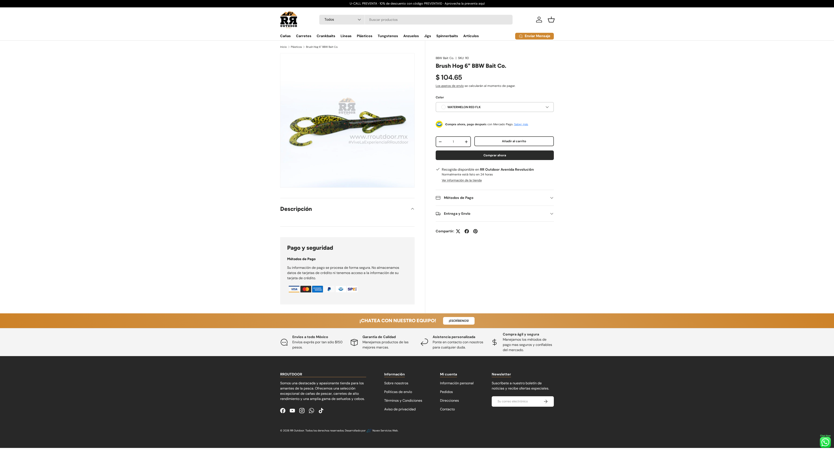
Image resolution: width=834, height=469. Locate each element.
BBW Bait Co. (445, 58)
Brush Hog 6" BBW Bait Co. (322, 47)
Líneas (346, 36)
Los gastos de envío (450, 86)
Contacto (447, 409)
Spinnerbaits (447, 36)
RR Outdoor (297, 430)
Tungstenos (388, 36)
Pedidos (446, 392)
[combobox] (416, 20)
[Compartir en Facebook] (466, 231)
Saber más (521, 124)
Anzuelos (411, 36)
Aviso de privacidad (400, 409)
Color (440, 97)
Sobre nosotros (396, 383)
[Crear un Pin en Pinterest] (475, 231)
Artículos (471, 36)
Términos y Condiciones (403, 400)
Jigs (427, 36)
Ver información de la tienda (462, 180)
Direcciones (449, 400)
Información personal (457, 383)
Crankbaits (326, 36)
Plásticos (364, 36)
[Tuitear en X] (458, 231)
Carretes (303, 36)
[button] (551, 19)
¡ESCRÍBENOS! (459, 321)
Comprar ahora (494, 155)
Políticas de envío (398, 392)
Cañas (285, 36)
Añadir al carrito (514, 141)
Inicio (283, 47)
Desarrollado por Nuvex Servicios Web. (371, 430)
